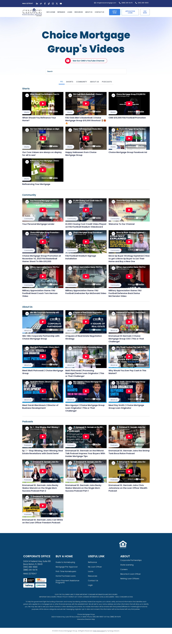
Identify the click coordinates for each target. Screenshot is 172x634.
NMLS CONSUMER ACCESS (124, 597)
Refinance (61, 12)
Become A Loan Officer (130, 574)
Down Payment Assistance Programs (67, 581)
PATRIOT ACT (73, 597)
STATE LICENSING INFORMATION (88, 597)
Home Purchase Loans (66, 576)
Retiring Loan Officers (129, 578)
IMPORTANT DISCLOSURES (47, 597)
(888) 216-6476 (30, 570)
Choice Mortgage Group (86, 614)
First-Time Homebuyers (66, 571)
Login (90, 585)
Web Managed (99, 631)
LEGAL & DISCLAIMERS (107, 597)
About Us (88, 12)
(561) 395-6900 (30, 567)
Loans (69, 12)
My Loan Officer (95, 567)
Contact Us (99, 12)
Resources (79, 12)
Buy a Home (51, 12)
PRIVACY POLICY (62, 597)
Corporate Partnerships (131, 560)
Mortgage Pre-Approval (66, 567)
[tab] (62, 81)
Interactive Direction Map (86, 619)
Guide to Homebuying (65, 562)
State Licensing (127, 565)
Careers (124, 569)
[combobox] (86, 71)
